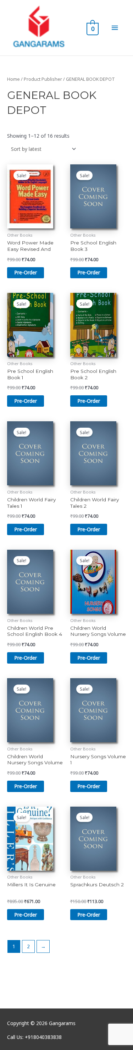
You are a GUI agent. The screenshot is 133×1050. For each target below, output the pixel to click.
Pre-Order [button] (25, 272)
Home (13, 79)
